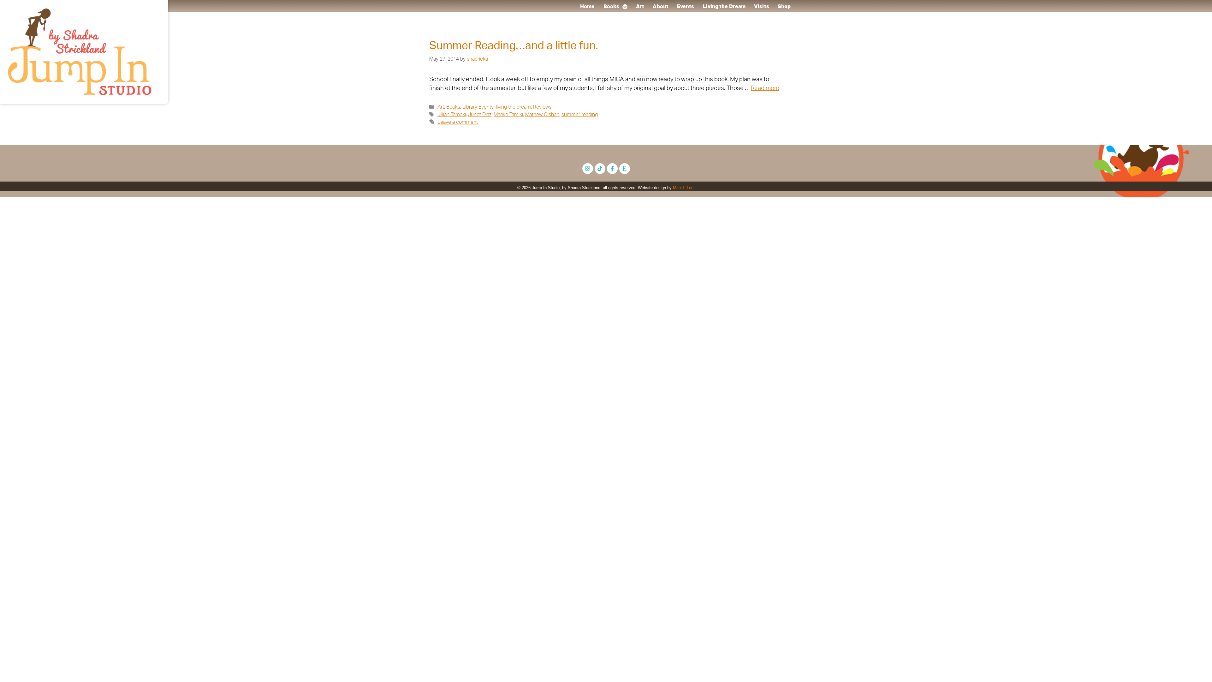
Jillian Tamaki (451, 114)
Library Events (478, 107)
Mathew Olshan (542, 114)
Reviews (542, 107)
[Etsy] (624, 168)
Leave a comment (457, 122)
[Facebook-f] (612, 168)
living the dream (513, 107)
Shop (784, 6)
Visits (761, 6)
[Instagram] (587, 168)
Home (587, 6)
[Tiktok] (600, 168)
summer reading (579, 114)
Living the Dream (724, 6)
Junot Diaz (479, 114)
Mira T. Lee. (684, 187)
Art (640, 6)
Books (611, 6)
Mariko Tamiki (508, 114)
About (660, 6)
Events (685, 6)
